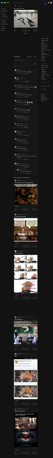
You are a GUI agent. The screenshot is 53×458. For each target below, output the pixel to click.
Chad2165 (19, 154)
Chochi (18, 146)
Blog (3, 30)
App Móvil (43, 94)
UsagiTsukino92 (20, 251)
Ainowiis (18, 139)
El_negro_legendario (20, 116)
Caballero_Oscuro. (20, 123)
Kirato (20, 169)
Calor (43, 42)
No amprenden (18, 319)
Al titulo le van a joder (20, 216)
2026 (43, 38)
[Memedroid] (2, 2)
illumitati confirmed (20, 411)
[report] (34, 30)
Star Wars (43, 56)
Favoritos (4, 20)
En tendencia (5, 10)
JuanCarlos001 (19, 100)
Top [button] (3, 12)
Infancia (43, 77)
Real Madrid (44, 48)
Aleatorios (4, 14)
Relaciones (44, 78)
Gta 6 (43, 51)
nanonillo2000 (19, 85)
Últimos (3, 8)
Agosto (47, 38)
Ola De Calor (44, 44)
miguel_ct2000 (19, 408)
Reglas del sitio (44, 97)
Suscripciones (5, 16)
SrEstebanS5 (19, 353)
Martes (43, 58)
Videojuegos (44, 73)
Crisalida (18, 70)
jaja (16, 356)
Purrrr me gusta (19, 253)
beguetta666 (19, 180)
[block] (37, 30)
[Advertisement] (46, 19)
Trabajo (43, 69)
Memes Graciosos (45, 40)
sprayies (18, 317)
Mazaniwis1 (19, 93)
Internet (43, 75)
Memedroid (44, 71)
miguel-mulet (19, 214)
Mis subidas (4, 24)
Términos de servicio (45, 99)
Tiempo (35, 56)
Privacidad (43, 100)
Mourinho (44, 49)
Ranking (4, 28)
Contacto (43, 96)
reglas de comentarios (27, 66)
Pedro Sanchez (44, 46)
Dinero (48, 75)
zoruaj (18, 77)
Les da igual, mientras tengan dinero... (24, 182)
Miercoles (44, 60)
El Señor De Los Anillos (45, 54)
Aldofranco (19, 131)
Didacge (18, 108)
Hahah (26, 33)
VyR (42, 67)
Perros (46, 67)
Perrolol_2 (19, 163)
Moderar (4, 22)
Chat (3, 26)
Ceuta (49, 49)
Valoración (29, 56)
